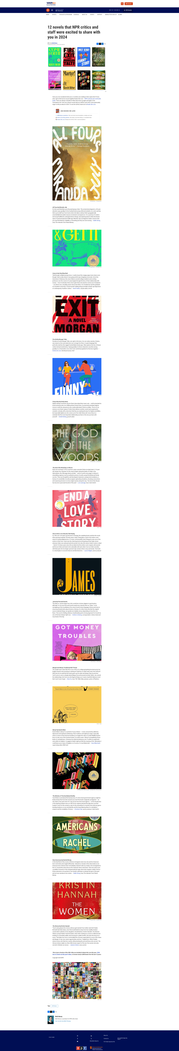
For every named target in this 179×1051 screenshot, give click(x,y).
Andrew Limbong (77, 615)
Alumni (120, 14)
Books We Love (91, 104)
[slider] (54, 10)
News (47, 14)
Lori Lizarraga (81, 482)
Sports (54, 14)
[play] (48, 10)
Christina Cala (78, 809)
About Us (84, 14)
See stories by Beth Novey (63, 1021)
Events (92, 14)
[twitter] (91, 1038)
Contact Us (106, 1038)
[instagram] (77, 1036)
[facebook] (77, 1038)
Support (99, 14)
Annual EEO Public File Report (122, 1039)
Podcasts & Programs (65, 14)
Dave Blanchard (95, 743)
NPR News (54, 1006)
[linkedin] (91, 1036)
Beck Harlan (76, 288)
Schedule (76, 14)
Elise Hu (69, 679)
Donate (129, 3)
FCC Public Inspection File (109, 1041)
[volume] (52, 10)
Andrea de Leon (56, 350)
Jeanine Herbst (74, 945)
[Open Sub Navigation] (50, 14)
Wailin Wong (96, 220)
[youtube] (77, 1041)
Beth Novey (54, 43)
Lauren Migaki (88, 550)
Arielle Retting (63, 416)
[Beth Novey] (51, 1020)
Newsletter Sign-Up (111, 14)
